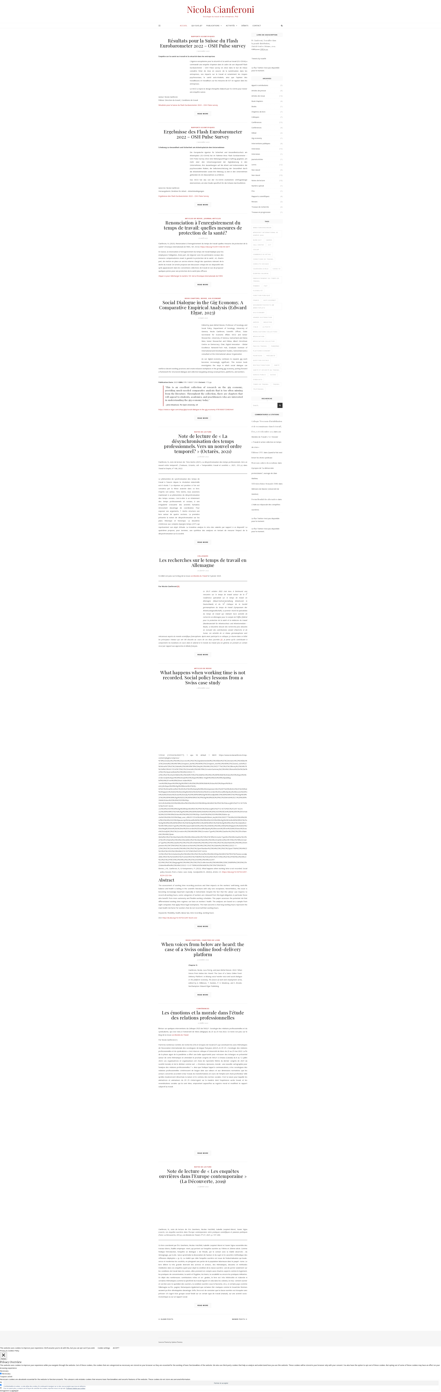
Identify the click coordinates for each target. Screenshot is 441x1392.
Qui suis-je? (196, 25)
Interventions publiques (261, 143)
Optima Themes (176, 1342)
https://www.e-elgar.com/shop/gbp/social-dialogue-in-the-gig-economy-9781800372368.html (195, 409)
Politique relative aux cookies (75, 1388)
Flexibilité (258, 290)
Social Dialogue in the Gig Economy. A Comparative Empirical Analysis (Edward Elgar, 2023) (203, 307)
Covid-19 (276, 269)
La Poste (266, 327)
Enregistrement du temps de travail (266, 279)
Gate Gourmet (269, 300)
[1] (178, 586)
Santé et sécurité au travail (266, 370)
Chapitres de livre (211, 940)
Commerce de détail (262, 254)
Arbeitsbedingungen (262, 227)
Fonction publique (261, 295)
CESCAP (256, 249)
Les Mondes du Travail (199, 576)
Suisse (273, 375)
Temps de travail (261, 384)
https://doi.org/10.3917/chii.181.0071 (215, 247)
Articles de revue (193, 218)
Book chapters (192, 298)
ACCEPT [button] (116, 1348)
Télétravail (258, 389)
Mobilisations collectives (265, 332)
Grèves (256, 322)
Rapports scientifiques (203, 36)
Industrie (267, 322)
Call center (258, 245)
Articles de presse (259, 90)
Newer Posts (239, 1319)
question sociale (261, 360)
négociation (258, 336)
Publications (212, 25)
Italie (255, 327)
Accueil (183, 25)
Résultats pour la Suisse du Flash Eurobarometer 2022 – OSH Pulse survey (203, 43)
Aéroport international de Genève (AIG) (265, 234)
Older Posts (166, 1319)
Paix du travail (260, 346)
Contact (257, 25)
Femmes (256, 286)
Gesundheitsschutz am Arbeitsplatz (263, 306)
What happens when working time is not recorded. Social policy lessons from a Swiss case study (202, 677)
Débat (254, 133)
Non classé (256, 170)
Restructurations (261, 365)
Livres (254, 164)
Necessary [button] (4, 1371)
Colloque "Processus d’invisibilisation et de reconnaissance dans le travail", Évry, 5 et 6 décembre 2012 (267, 426)
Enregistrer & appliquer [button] (9, 1390)
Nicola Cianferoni (220, 9)
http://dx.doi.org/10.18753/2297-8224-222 (180, 918)
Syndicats (257, 379)
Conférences (202, 1009)
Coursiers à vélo (261, 269)
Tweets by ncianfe (259, 58)
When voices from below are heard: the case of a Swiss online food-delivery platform (202, 949)
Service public (259, 375)
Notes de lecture (203, 432)
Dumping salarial (261, 273)
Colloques (203, 556)
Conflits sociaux (261, 264)
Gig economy (214, 298)
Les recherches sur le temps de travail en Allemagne (203, 562)
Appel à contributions (260, 85)
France (256, 300)
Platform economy (261, 351)
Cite (170, 875)
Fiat (266, 286)
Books (204, 298)
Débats (244, 25)
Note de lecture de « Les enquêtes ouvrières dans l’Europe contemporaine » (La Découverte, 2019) (203, 1176)
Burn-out (257, 240)
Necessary (6, 1373)
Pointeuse (257, 355)
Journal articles (212, 218)
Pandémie (275, 346)
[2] (221, 639)
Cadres (269, 240)
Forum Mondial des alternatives (264, 499)
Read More (203, 114)
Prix (253, 191)
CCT (269, 245)
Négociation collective (264, 341)
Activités (230, 25)
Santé (277, 365)
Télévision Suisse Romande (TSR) (265, 484)
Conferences (256, 127)
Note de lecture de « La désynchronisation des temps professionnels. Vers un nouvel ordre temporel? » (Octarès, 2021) (203, 443)
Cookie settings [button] (104, 1348)
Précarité (271, 355)
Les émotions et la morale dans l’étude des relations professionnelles (203, 1015)
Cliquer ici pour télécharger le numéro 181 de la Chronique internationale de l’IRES (190, 276)
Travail (276, 384)
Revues (254, 201)
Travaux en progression (261, 212)
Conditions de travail (263, 259)
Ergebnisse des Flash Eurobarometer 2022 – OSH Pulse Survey (203, 134)
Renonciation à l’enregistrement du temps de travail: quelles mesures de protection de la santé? (203, 227)
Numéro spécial (258, 186)
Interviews (256, 149)
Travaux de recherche (260, 207)
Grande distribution (262, 317)
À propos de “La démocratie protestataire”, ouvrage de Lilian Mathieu (264, 473)
